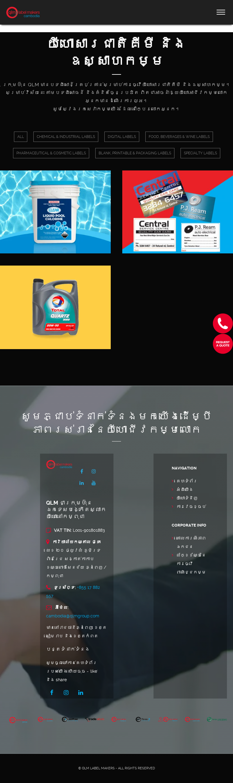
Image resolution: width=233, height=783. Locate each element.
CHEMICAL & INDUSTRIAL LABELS (66, 137)
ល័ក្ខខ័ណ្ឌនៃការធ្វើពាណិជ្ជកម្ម (191, 564)
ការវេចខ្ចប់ (191, 506)
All (20, 137)
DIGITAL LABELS (122, 137)
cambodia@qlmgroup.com (72, 615)
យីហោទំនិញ (187, 498)
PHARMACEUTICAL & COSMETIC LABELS (51, 153)
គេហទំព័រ (187, 481)
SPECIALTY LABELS (200, 153)
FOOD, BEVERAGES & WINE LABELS (179, 137)
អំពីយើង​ (184, 489)
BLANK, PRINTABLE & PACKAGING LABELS (135, 153)
